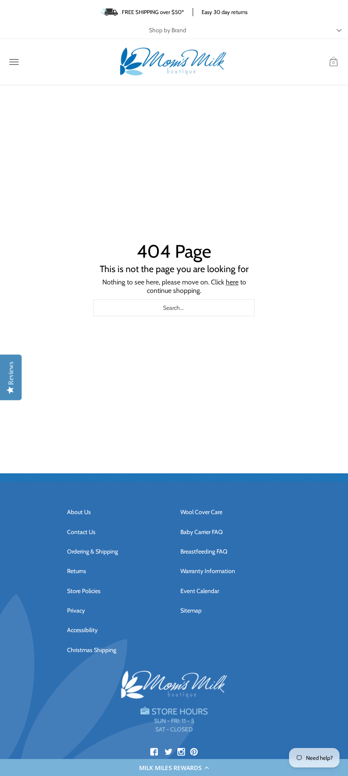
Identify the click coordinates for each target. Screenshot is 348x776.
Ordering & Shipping (92, 551)
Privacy (76, 610)
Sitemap (191, 610)
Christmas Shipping (91, 650)
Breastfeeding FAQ (203, 551)
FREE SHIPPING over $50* (153, 11)
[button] (174, 767)
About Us (79, 512)
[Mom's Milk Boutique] (173, 62)
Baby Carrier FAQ (201, 532)
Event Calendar (199, 591)
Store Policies (84, 591)
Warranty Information (207, 571)
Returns (76, 571)
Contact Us (81, 532)
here (232, 282)
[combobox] (174, 307)
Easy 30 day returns (224, 11)
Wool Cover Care (201, 512)
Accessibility (82, 630)
